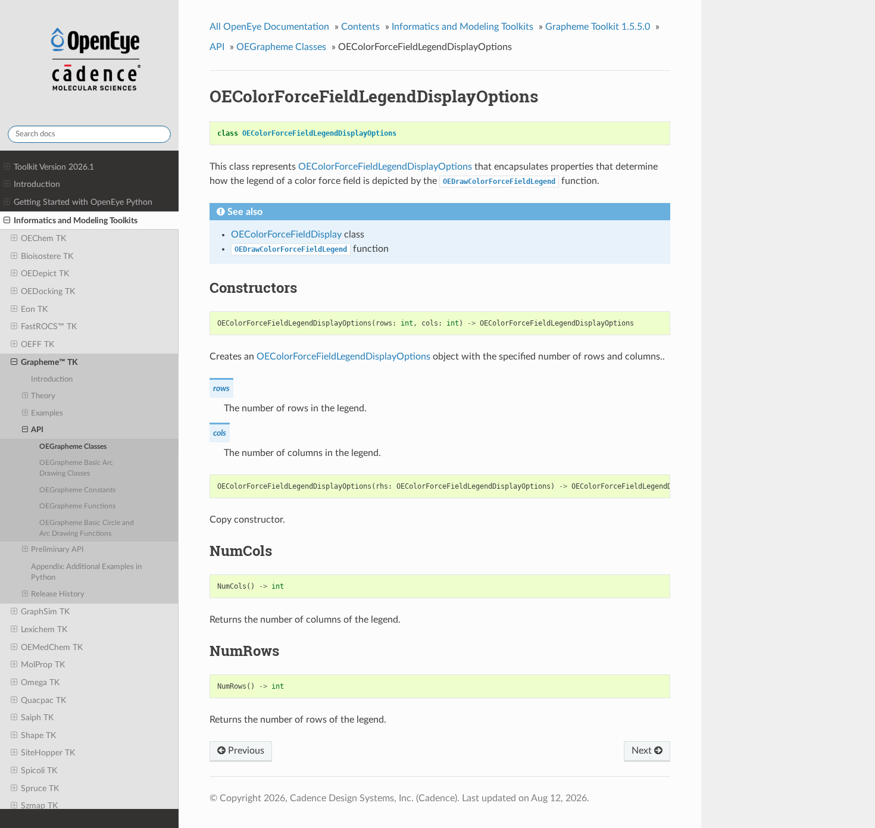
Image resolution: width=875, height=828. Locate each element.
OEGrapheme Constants (77, 490)
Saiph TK (37, 717)
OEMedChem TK (52, 647)
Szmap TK (39, 805)
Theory (43, 396)
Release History (58, 594)
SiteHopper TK (48, 752)
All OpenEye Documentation (269, 27)
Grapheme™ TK (49, 362)
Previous (245, 750)
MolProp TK (43, 664)
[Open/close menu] (7, 167)
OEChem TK (43, 238)
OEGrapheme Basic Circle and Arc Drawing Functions (86, 528)
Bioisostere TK (47, 256)
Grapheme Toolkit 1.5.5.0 (597, 27)
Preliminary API (57, 550)
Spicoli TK (39, 770)
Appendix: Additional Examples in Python (86, 572)
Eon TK (34, 309)
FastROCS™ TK (49, 326)
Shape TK (38, 735)
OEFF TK (37, 344)
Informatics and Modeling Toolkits (76, 220)
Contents (360, 27)
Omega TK (40, 682)
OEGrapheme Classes (73, 446)
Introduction (37, 184)
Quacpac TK (43, 700)
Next (643, 750)
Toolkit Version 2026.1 (54, 167)
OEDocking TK (48, 291)
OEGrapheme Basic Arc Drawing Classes (76, 468)
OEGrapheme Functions (77, 506)
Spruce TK (40, 788)
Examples (47, 413)
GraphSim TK (45, 611)
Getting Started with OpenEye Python (83, 202)
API (37, 430)
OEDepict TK (45, 273)
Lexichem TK (44, 629)
